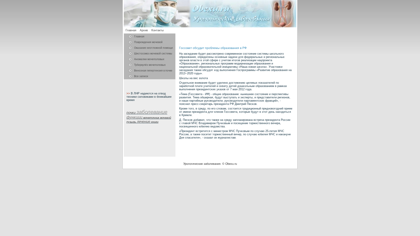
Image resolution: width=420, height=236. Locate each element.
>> (128, 93)
